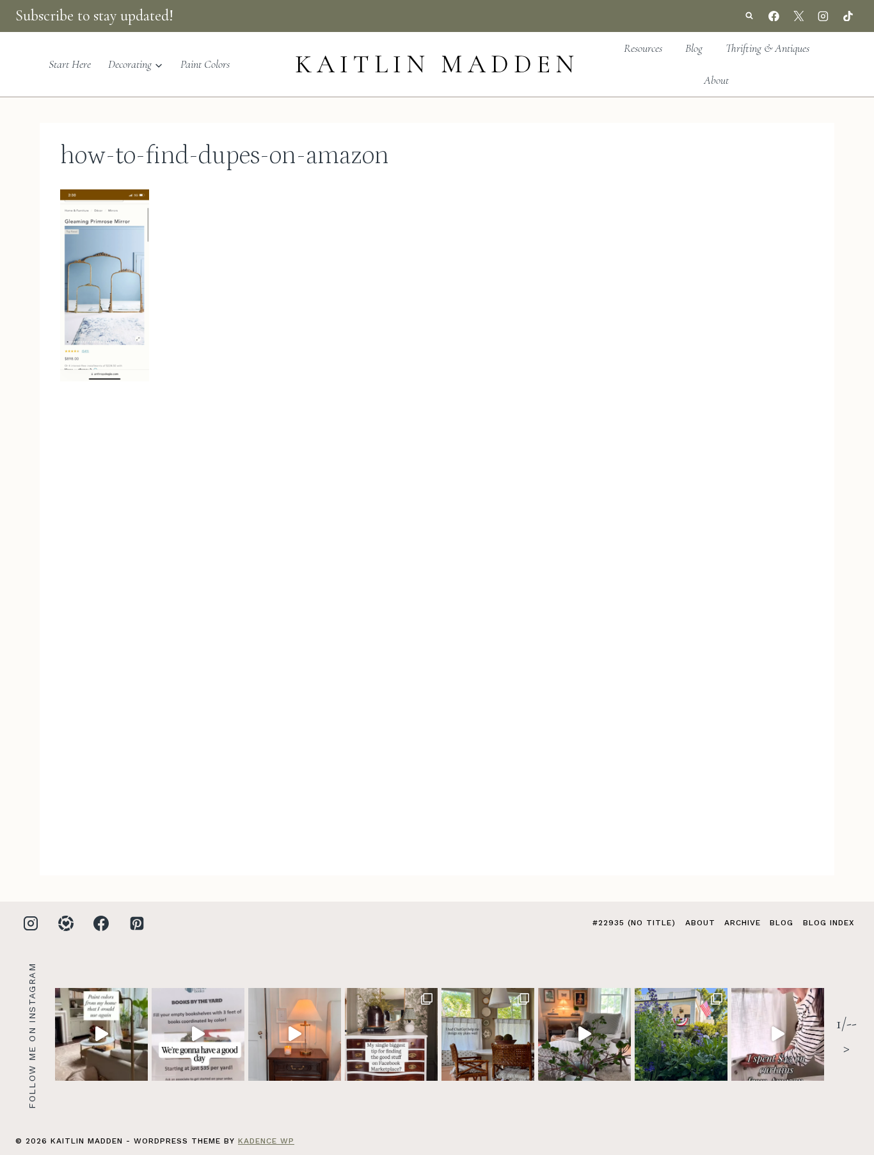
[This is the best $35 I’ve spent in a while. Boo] (198, 1034)
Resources (643, 48)
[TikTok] (848, 16)
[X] (798, 16)
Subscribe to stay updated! (94, 15)
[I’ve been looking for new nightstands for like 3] (294, 1034)
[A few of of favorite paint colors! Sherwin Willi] (101, 1034)
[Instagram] (823, 16)
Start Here (70, 64)
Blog (694, 48)
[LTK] (66, 923)
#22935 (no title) (634, 922)
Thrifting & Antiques (767, 48)
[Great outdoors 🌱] (681, 1034)
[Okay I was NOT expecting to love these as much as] (777, 1034)
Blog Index (828, 922)
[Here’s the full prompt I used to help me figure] (487, 1034)
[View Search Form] (749, 16)
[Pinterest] (137, 923)
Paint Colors (205, 64)
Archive (742, 922)
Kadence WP (266, 1140)
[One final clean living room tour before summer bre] (584, 1034)
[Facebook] (774, 16)
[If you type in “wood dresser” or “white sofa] (391, 1034)
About (716, 80)
